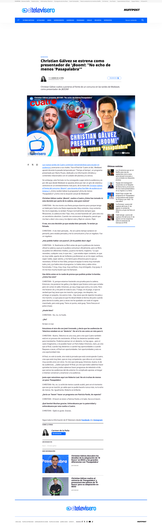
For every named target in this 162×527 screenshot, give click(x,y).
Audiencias (70, 20)
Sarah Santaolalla (74, 1)
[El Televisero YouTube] (90, 522)
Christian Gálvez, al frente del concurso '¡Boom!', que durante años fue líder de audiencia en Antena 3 (72, 188)
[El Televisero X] (84, 522)
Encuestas (98, 20)
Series (49, 20)
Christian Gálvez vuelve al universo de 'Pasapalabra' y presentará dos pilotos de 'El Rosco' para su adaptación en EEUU (84, 482)
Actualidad (41, 20)
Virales (89, 20)
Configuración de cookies (41, 521)
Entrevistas (108, 20)
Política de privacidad (28, 521)
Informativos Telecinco (47, 1)
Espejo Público (135, 1)
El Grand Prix (144, 1)
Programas (80, 20)
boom (44, 446)
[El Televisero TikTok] (92, 522)
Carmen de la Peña (57, 78)
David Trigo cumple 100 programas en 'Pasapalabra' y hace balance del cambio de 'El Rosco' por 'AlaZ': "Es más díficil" (125, 197)
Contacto (71, 521)
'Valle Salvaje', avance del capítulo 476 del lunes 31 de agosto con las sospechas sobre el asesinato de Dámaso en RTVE (125, 219)
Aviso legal (18, 521)
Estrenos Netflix (25, 1)
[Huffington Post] (132, 10)
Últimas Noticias (28, 20)
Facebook (85, 420)
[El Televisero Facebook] (82, 522)
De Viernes (105, 1)
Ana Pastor (113, 1)
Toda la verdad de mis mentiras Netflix (90, 1)
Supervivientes (59, 20)
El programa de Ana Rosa (61, 1)
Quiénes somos (64, 521)
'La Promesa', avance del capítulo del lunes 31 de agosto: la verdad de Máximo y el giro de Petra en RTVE (125, 208)
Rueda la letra (35, 1)
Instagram (98, 420)
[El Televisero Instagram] (87, 522)
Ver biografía (56, 433)
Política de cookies (54, 521)
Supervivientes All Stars (123, 1)
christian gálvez (51, 446)
